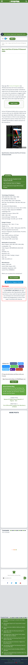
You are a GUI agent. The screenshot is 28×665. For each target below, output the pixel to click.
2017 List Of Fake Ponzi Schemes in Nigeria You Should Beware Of (14, 642)
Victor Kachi (21, 662)
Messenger (6, 366)
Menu (13, 38)
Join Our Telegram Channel (14, 282)
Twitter (21, 363)
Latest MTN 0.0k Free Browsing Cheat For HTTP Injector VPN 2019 (14, 639)
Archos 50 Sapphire (14, 86)
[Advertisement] (14, 17)
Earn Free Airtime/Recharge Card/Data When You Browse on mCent (15, 653)
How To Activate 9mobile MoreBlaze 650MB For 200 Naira (14, 649)
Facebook (13, 363)
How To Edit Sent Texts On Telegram (12, 183)
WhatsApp (14, 366)
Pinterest (19, 369)
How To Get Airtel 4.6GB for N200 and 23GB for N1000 (14, 628)
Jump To (14, 103)
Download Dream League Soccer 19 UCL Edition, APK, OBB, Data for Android (14, 635)
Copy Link (14, 381)
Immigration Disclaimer (6, 659)
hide (16, 103)
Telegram (6, 369)
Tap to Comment (14, 277)
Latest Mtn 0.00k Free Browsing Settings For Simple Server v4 (14, 631)
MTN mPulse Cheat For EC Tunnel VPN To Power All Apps (14, 624)
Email (13, 369)
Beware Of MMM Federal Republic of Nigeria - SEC (13, 400)
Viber (21, 366)
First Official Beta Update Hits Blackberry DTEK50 (14, 406)
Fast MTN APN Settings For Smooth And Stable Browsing (14, 620)
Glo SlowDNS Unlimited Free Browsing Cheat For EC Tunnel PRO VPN (14, 646)
